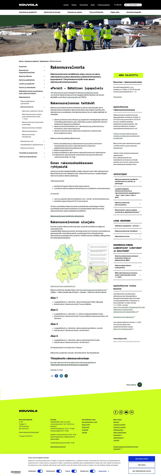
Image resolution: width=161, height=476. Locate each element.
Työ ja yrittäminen (96, 12)
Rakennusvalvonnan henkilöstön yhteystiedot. (67, 216)
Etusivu (21, 61)
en (117, 5)
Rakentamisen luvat (26, 141)
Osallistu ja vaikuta (119, 427)
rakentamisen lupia (60, 93)
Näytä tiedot (103, 471)
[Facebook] (56, 376)
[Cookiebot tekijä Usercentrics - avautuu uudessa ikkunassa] (16, 472)
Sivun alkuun (131, 385)
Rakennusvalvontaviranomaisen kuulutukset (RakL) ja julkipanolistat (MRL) (126, 258)
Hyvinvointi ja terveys (52, 12)
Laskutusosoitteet (119, 425)
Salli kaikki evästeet (141, 459)
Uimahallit (85, 430)
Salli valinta (141, 465)
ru (120, 5)
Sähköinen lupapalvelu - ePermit (127, 226)
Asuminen (23, 67)
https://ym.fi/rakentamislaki (122, 329)
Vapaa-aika (115, 12)
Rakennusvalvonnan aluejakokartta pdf (62, 286)
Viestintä (116, 440)
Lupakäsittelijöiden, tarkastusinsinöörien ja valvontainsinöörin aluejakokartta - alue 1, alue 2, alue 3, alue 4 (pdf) (127, 193)
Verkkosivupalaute (104, 5)
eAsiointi (116, 422)
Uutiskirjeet (117, 435)
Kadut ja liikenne (25, 76)
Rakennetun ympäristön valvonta (32, 111)
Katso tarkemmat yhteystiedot (29, 432)
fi (115, 5)
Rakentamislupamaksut (29, 131)
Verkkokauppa (118, 438)
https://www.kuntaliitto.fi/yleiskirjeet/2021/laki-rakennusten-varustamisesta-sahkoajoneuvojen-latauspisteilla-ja (129, 309)
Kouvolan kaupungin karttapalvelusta (93, 290)
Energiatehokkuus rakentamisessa (31, 145)
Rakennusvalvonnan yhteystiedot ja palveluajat (32, 123)
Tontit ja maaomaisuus (28, 157)
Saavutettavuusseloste (57, 447)
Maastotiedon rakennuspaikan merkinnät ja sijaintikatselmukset (127, 211)
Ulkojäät (84, 432)
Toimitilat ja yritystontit (28, 153)
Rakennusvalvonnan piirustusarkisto (122, 204)
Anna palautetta (128, 75)
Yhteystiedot (83, 5)
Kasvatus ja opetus (75, 12)
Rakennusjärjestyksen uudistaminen (27, 102)
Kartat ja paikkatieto (27, 80)
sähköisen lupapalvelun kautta (87, 93)
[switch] (59, 471)
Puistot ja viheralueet (27, 87)
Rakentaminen (44, 61)
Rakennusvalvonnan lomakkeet (32, 128)
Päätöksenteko (118, 430)
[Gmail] (66, 376)
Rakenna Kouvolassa (27, 148)
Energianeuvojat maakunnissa (123, 317)
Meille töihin (86, 425)
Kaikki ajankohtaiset (119, 432)
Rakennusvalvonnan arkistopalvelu (28, 136)
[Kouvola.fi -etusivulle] (29, 411)
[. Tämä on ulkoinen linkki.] (61, 376)
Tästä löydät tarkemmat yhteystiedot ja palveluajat (69, 365)
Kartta (93, 5)
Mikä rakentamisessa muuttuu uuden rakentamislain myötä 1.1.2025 (31, 117)
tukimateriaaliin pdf (73, 97)
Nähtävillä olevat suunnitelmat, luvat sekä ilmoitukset (31, 92)
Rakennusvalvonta (26, 107)
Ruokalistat (85, 427)
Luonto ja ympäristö (26, 84)
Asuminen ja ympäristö (28, 12)
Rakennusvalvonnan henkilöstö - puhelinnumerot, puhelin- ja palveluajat (127, 181)
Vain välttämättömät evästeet (141, 471)
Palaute (74, 5)
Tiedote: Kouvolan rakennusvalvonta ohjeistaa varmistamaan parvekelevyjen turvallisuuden (126, 136)
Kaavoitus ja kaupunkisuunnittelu (27, 71)
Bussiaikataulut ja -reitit (89, 422)
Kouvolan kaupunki (134, 12)
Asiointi (66, 5)
